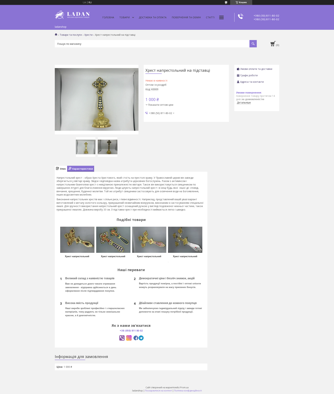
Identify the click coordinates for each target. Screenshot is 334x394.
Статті (210, 17)
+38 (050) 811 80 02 (131, 330)
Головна (108, 17)
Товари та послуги (71, 34)
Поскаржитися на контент (158, 390)
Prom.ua (184, 387)
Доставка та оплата (152, 17)
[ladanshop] (72, 14)
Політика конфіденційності (188, 390)
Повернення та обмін (186, 17)
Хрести (88, 34)
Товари (124, 17)
